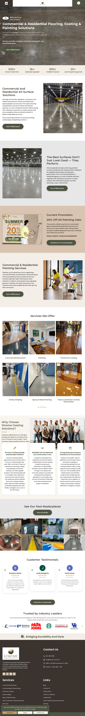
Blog (44, 685)
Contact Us (46, 688)
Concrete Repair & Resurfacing (11, 688)
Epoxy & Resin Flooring (42, 400)
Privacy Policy (47, 691)
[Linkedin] (10, 673)
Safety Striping (15, 400)
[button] (6, 3)
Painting (42, 358)
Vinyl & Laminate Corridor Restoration (69, 401)
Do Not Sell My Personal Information (53, 700)
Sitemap (45, 704)
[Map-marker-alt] (14, 673)
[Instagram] (7, 673)
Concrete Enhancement (15, 358)
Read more (15, 589)
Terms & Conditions (49, 694)
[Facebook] (3, 673)
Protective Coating (69, 358)
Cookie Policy (47, 697)
